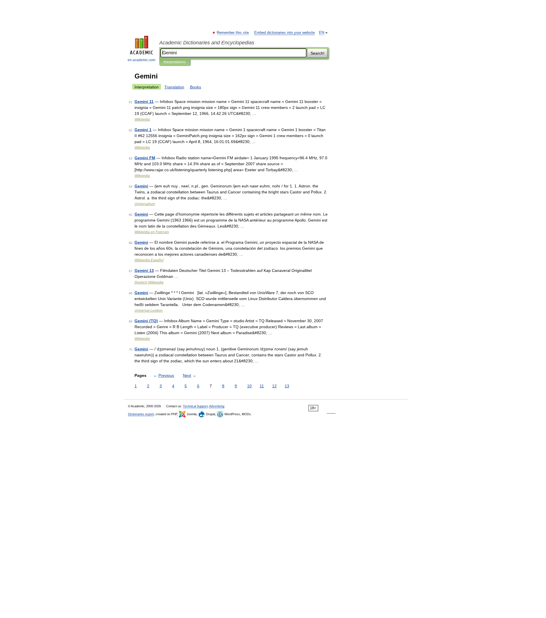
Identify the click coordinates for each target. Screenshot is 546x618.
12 (274, 386)
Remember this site (233, 33)
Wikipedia (142, 119)
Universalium (145, 204)
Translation (174, 87)
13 (287, 386)
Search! (317, 53)
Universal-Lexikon (149, 311)
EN (321, 33)
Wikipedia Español (149, 260)
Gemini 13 (144, 270)
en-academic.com (141, 60)
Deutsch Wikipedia (149, 282)
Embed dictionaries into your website (284, 33)
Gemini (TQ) (146, 321)
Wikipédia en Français (152, 232)
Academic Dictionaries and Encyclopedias (206, 43)
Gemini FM (145, 158)
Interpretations (175, 62)
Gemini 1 (143, 129)
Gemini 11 (144, 101)
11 (262, 386)
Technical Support (195, 406)
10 (249, 386)
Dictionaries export (141, 414)
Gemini (141, 186)
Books (195, 87)
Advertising (216, 406)
